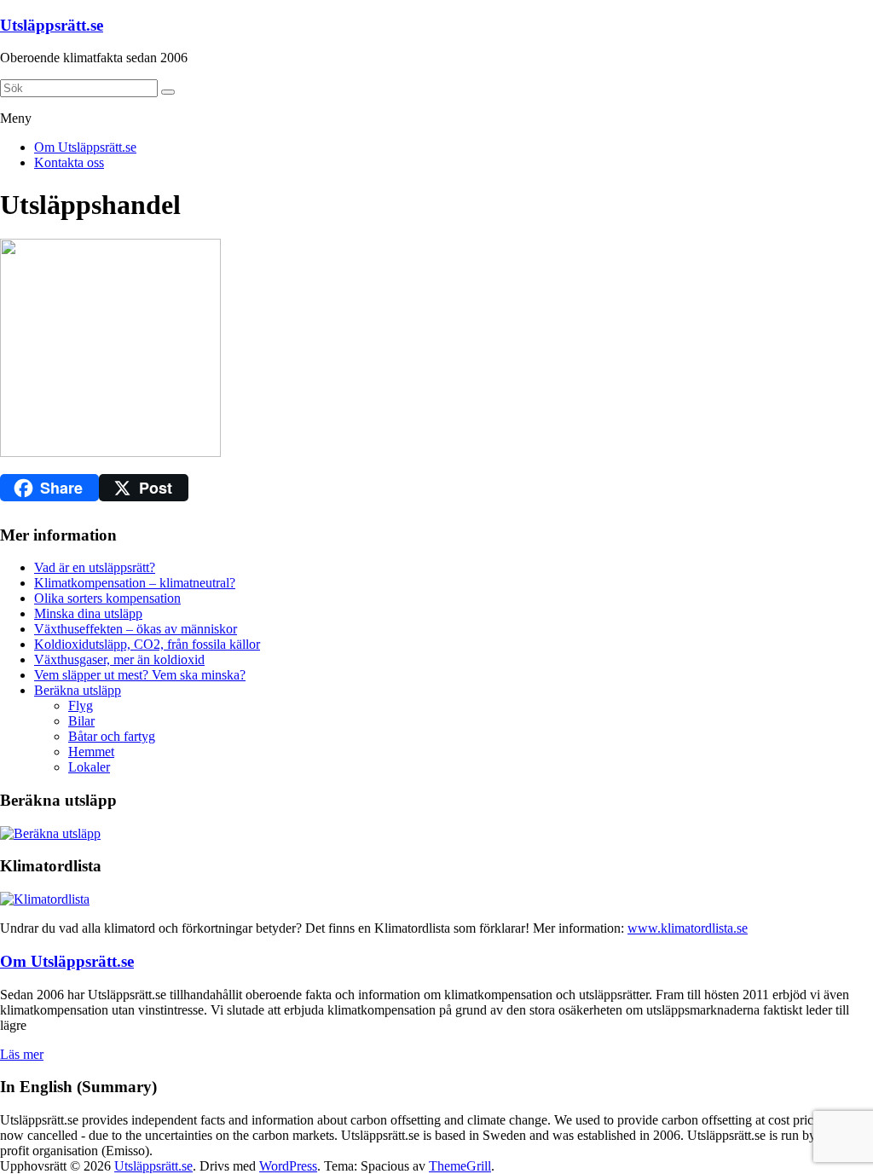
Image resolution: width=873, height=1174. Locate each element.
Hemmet (91, 751)
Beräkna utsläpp (77, 690)
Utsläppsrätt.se (51, 25)
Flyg (80, 705)
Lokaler (89, 767)
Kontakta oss (69, 162)
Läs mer (21, 1054)
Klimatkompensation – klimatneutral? (134, 582)
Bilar (81, 721)
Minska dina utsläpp (88, 613)
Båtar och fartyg (111, 736)
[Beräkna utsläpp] (50, 833)
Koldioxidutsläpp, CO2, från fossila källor (147, 644)
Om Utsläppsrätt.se (85, 147)
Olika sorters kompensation (107, 598)
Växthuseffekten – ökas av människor (135, 629)
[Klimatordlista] (45, 899)
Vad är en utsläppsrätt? (94, 567)
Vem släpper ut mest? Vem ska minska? (140, 675)
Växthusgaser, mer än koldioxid (119, 659)
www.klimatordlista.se (687, 928)
